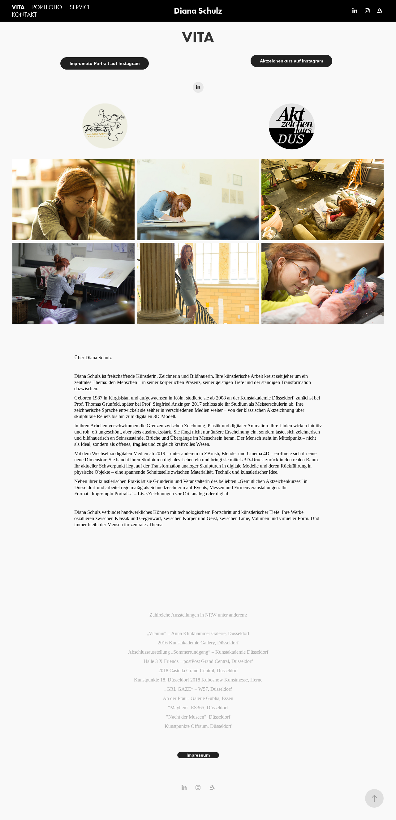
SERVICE (80, 7)
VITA (18, 7)
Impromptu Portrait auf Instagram (105, 63)
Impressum (198, 755)
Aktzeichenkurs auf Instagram (291, 60)
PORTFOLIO (47, 7)
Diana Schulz (198, 11)
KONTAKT (24, 14)
